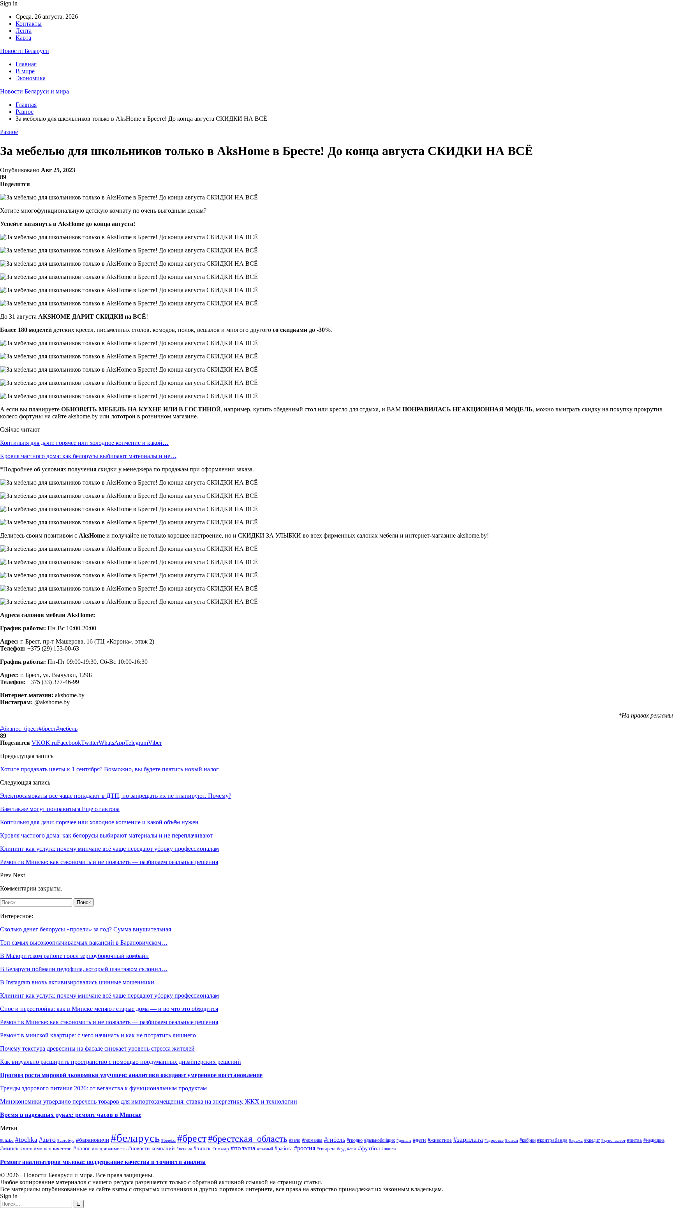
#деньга (403, 1140)
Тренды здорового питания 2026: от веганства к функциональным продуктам (103, 1088)
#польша (243, 1148)
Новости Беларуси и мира (34, 91)
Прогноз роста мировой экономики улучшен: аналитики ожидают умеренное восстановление (131, 1075)
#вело (294, 1140)
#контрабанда (552, 1140)
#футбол (369, 1148)
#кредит (592, 1140)
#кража (576, 1140)
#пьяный (265, 1148)
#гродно (355, 1140)
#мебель (67, 728)
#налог (81, 1148)
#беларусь (135, 1138)
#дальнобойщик (379, 1140)
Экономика (31, 78)
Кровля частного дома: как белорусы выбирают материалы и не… (88, 456)
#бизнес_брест (19, 728)
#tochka (26, 1139)
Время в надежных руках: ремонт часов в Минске (70, 1114)
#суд (341, 1149)
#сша (351, 1148)
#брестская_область (247, 1139)
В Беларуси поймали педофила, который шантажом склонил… (83, 969)
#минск (9, 1148)
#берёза (168, 1140)
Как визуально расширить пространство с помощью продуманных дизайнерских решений (120, 1061)
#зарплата (468, 1139)
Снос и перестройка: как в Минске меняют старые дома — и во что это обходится (109, 1008)
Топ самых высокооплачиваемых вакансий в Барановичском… (83, 942)
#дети (419, 1140)
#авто (47, 1139)
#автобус (65, 1140)
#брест (47, 728)
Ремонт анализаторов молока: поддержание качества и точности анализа (103, 1162)
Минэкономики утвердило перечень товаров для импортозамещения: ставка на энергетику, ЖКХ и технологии (148, 1101)
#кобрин (528, 1140)
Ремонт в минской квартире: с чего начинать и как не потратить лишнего (98, 1035)
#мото (26, 1149)
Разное (9, 132)
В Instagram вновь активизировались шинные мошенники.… (81, 982)
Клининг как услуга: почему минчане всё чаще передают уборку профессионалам (109, 995)
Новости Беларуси (24, 51)
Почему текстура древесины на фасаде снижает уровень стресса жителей (97, 1048)
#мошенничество (53, 1149)
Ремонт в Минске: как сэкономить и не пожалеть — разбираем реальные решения (109, 1022)
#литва (634, 1140)
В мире (25, 71)
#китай (511, 1140)
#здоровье (494, 1140)
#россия (304, 1148)
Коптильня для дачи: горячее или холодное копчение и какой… (84, 442)
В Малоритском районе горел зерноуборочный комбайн (74, 955)
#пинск (202, 1149)
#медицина (653, 1140)
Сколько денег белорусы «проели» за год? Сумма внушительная (85, 929)
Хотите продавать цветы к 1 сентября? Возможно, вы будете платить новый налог (109, 769)
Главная (26, 64)
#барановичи (92, 1140)
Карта (23, 37)
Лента (24, 30)
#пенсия (184, 1149)
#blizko (7, 1140)
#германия (312, 1140)
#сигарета (326, 1149)
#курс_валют (613, 1140)
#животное (440, 1140)
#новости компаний (151, 1149)
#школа (388, 1149)
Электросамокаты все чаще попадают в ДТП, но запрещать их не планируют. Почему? (115, 795)
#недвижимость (109, 1149)
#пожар (220, 1149)
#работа (283, 1148)
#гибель (334, 1139)
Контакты (29, 23)
